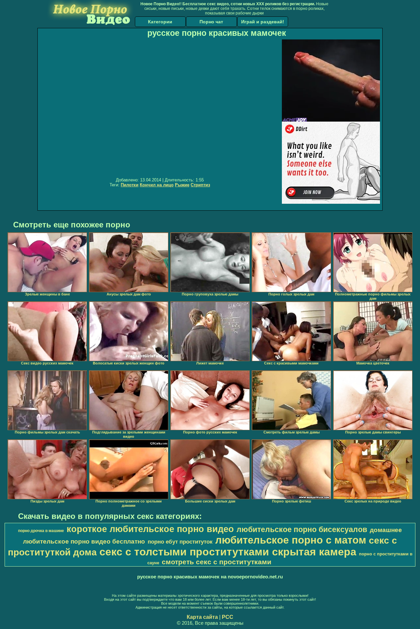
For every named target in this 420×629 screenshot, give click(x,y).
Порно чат (211, 21)
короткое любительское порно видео (150, 529)
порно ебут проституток (180, 541)
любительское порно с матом (290, 540)
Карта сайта (202, 617)
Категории (160, 21)
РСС (227, 617)
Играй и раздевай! (262, 21)
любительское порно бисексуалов (302, 529)
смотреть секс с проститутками (216, 562)
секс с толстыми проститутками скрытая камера (227, 552)
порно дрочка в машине (41, 530)
